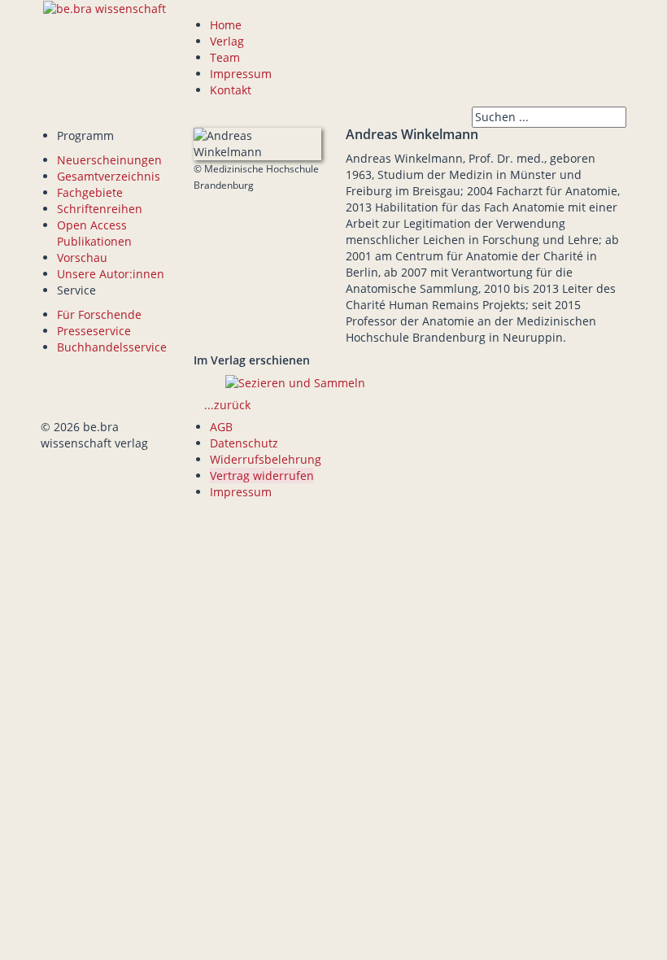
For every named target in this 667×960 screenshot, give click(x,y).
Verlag (227, 41)
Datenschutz (244, 443)
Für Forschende (99, 314)
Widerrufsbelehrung (265, 459)
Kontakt (230, 90)
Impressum (241, 73)
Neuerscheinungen (109, 160)
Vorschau (82, 257)
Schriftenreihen (99, 208)
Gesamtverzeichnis (108, 176)
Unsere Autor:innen (110, 273)
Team (225, 57)
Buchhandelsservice (112, 347)
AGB (221, 426)
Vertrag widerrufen (262, 475)
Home (226, 25)
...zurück (227, 404)
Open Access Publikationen (94, 233)
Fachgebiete (90, 192)
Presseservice (94, 330)
